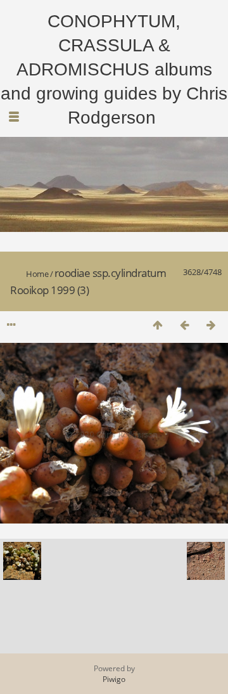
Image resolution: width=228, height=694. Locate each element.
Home (37, 274)
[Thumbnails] (157, 325)
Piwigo (114, 679)
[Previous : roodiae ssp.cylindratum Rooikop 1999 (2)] (184, 325)
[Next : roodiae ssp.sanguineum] (211, 325)
